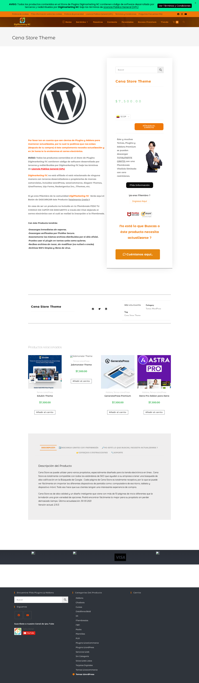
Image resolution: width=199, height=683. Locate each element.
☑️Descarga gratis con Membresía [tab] (78, 448)
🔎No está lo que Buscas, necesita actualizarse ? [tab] (130, 448)
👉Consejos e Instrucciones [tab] (92, 452)
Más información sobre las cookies (46, 14)
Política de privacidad (74, 14)
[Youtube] (28, 615)
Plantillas (80, 634)
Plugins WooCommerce (87, 643)
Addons (109, 392)
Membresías (82, 620)
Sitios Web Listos (84, 661)
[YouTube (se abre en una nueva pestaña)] (185, 14)
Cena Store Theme (132, 315)
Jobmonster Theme (81, 364)
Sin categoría (82, 656)
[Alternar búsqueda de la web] (184, 22)
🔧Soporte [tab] (117, 452)
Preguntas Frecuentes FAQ (150, 14)
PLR (78, 638)
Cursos (79, 607)
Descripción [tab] (48, 448)
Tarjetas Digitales (84, 665)
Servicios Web (82, 652)
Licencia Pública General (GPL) (99, 14)
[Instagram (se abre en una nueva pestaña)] (182, 14)
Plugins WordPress (85, 647)
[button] (93, 309)
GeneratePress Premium (117, 396)
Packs (78, 629)
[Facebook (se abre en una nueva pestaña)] (178, 14)
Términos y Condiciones (125, 14)
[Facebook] (19, 615)
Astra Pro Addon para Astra (154, 396)
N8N (78, 625)
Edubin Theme (45, 396)
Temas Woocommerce (87, 670)
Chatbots (80, 602)
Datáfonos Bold (83, 611)
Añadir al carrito (149, 127)
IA (77, 616)
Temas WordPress (153, 309)
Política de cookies (20, 14)
